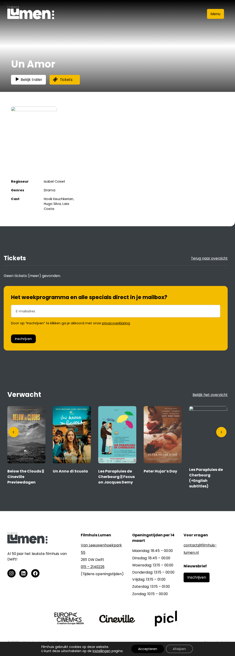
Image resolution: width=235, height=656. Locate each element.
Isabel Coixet (54, 181)
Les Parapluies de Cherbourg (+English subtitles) (206, 478)
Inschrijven (23, 338)
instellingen (101, 651)
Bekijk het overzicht (210, 394)
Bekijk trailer (31, 79)
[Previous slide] (13, 432)
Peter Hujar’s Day (160, 471)
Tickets (66, 79)
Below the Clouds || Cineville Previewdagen (25, 477)
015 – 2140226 (92, 566)
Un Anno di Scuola (70, 471)
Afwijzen (179, 649)
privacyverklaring (116, 323)
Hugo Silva (52, 203)
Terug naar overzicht (209, 258)
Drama (49, 190)
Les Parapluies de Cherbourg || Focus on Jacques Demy (116, 477)
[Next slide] (221, 432)
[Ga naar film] (26, 462)
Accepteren (147, 649)
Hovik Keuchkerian (58, 199)
